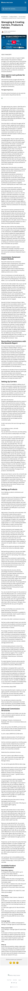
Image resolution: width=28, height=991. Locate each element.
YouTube (15, 980)
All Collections (4, 16)
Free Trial (9, 980)
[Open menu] (25, 2)
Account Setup (22, 16)
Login (19, 980)
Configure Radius (13, 16)
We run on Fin (15, 987)
